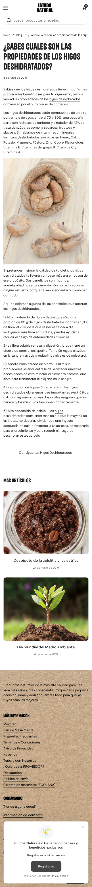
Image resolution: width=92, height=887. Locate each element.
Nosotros (10, 754)
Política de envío (16, 779)
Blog (19, 35)
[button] (84, 7)
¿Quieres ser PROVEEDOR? (23, 766)
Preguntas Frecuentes (20, 736)
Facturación (12, 773)
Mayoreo (10, 724)
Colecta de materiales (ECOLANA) (29, 785)
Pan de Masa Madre (18, 730)
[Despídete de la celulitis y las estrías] (46, 522)
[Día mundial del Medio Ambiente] (46, 609)
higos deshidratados (41, 89)
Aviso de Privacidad (18, 748)
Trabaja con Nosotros (19, 760)
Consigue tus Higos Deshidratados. (46, 452)
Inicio (6, 35)
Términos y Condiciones (21, 742)
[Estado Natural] (45, 7)
